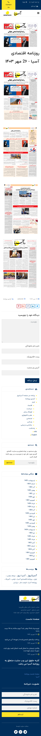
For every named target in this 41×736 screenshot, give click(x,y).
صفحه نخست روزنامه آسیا (31, 675)
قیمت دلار (23, 583)
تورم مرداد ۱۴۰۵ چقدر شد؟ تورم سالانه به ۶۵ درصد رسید (21, 629)
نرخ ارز (15, 583)
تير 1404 (32, 516)
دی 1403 (32, 533)
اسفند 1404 (31, 484)
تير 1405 (32, 494)
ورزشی (29, 422)
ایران (35, 579)
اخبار (33, 402)
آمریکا (7, 579)
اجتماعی (29, 418)
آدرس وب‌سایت (33, 368)
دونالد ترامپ (10, 576)
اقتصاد (30, 405)
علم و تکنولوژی (27, 415)
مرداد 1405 (31, 539)
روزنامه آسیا (32, 583)
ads (35, 432)
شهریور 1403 (30, 500)
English (34, 435)
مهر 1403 (31, 520)
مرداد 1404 (31, 507)
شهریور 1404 (30, 553)
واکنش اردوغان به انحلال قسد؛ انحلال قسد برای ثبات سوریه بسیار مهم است (21, 649)
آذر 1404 (32, 510)
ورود (24, 2)
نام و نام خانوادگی (32, 346)
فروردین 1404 (30, 513)
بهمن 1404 (31, 526)
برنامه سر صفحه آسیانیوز (26, 395)
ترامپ (13, 579)
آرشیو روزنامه (7, 299)
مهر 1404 (31, 497)
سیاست (29, 409)
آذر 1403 (32, 487)
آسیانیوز (32, 575)
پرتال (14, 726)
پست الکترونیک (33, 357)
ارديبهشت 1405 (29, 480)
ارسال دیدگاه (32, 380)
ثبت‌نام (33, 6)
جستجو (9, 462)
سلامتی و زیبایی (26, 425)
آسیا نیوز (21, 575)
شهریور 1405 (30, 559)
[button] (34, 2)
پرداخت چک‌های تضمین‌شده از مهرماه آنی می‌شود (22, 640)
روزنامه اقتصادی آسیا (24, 579)
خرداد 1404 (31, 503)
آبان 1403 (31, 543)
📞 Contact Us (9, 5)
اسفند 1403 (31, 546)
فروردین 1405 (30, 523)
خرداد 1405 (31, 536)
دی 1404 (32, 556)
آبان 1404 (31, 549)
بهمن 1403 (31, 490)
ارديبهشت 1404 (29, 530)
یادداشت (32, 428)
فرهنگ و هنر (28, 412)
